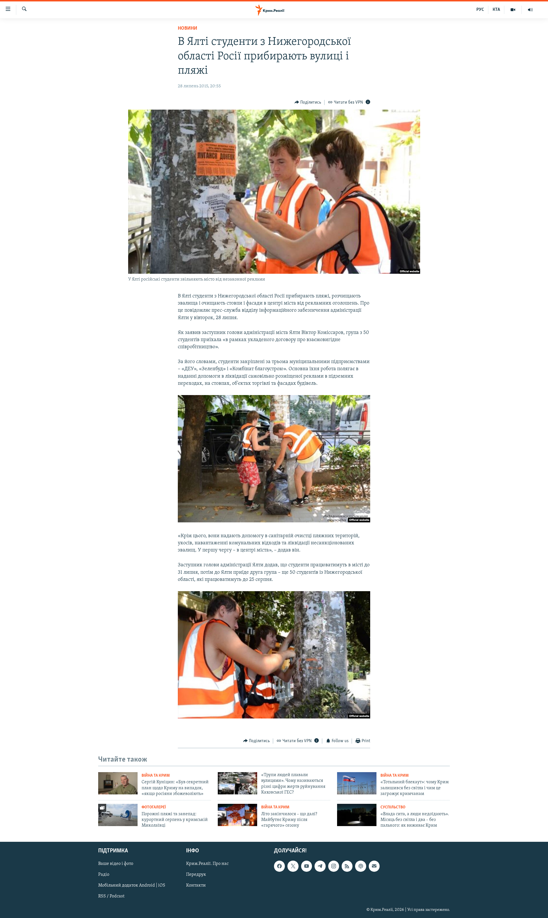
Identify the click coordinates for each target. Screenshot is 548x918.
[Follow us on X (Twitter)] (292, 866)
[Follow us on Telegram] (320, 866)
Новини (187, 28)
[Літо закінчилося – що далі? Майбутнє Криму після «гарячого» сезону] (237, 815)
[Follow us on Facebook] (279, 866)
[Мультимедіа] (513, 10)
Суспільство (392, 807)
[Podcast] (360, 866)
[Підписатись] (374, 866)
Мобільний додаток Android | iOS (131, 885)
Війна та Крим (156, 776)
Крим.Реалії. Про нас (207, 863)
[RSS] (347, 866)
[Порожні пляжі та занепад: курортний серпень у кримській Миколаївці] (118, 815)
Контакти (196, 885)
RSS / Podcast (111, 896)
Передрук (196, 874)
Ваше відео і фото (115, 863)
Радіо (103, 874)
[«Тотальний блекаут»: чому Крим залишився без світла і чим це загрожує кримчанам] (356, 783)
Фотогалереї (154, 807)
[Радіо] (530, 10)
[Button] (308, 102)
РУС (480, 9)
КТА (496, 9)
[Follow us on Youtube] (306, 866)
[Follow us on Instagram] (333, 866)
